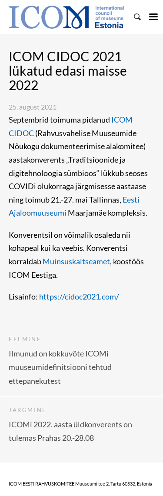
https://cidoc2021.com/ (79, 296)
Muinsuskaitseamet (76, 261)
